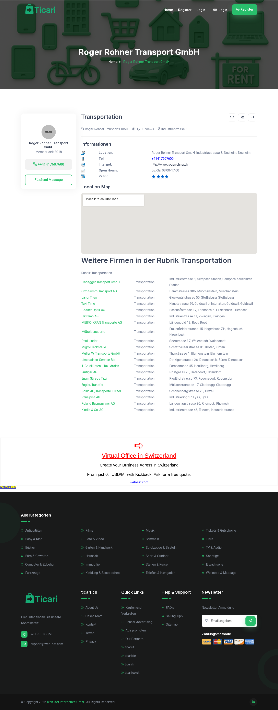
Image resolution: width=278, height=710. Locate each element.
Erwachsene (214, 564)
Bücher (29, 547)
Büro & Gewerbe (36, 556)
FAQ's (169, 608)
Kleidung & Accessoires (102, 573)
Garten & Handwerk (99, 547)
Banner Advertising (138, 622)
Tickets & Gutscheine (220, 530)
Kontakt (90, 624)
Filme (89, 530)
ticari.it (129, 647)
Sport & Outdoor (157, 556)
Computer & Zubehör (39, 564)
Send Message (51, 180)
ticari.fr (130, 664)
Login (201, 10)
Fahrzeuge (32, 573)
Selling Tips (174, 616)
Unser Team (93, 616)
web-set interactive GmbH (66, 702)
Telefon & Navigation (160, 573)
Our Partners (134, 639)
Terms (89, 633)
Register (185, 10)
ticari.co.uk (132, 673)
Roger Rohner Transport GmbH (48, 145)
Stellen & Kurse (156, 564)
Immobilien (93, 564)
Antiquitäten (33, 530)
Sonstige (212, 556)
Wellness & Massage (220, 573)
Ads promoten (135, 630)
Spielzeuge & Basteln (160, 547)
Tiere (209, 539)
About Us (92, 608)
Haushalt (91, 556)
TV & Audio (213, 547)
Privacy (90, 641)
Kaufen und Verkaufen (131, 610)
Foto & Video (94, 539)
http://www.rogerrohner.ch (170, 164)
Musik (149, 530)
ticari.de (130, 656)
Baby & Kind (33, 539)
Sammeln (152, 539)
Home (168, 10)
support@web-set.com (47, 644)
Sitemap (171, 624)
